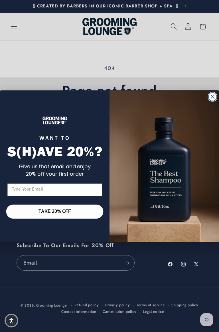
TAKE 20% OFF (54, 211)
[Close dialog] (212, 97)
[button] (11, 320)
